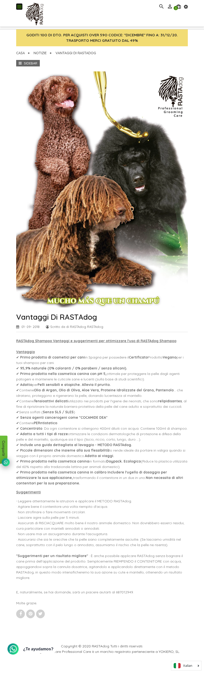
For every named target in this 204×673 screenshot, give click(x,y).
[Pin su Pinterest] (31, 614)
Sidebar (30, 63)
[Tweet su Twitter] (40, 614)
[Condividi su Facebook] (21, 614)
